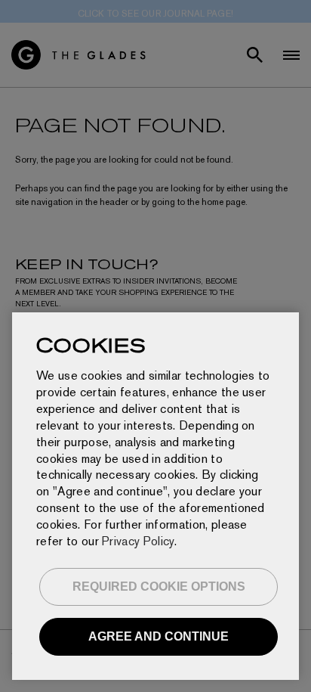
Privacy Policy (138, 541)
